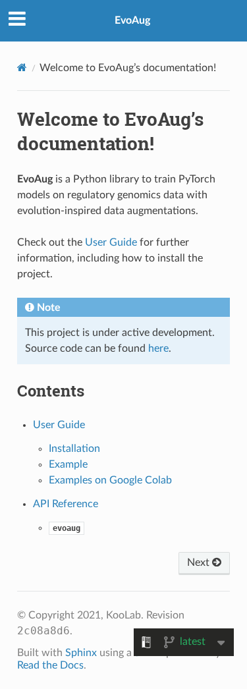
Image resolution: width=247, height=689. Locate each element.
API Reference (65, 504)
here (158, 348)
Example (68, 464)
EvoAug (132, 20)
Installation (74, 448)
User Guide (59, 425)
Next (199, 562)
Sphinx (81, 653)
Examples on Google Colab (110, 480)
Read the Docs (50, 665)
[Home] (22, 67)
